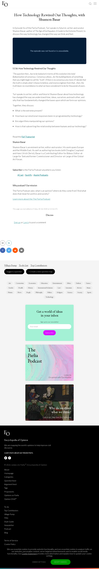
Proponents (9, 492)
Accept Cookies (60, 562)
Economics (32, 283)
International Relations (45, 288)
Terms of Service (11, 540)
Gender (10, 288)
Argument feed (10, 484)
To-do (6, 507)
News (19, 292)
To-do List (23, 265)
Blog (6, 533)
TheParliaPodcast (35, 355)
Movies (79, 288)
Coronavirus (20, 283)
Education (44, 283)
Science (69, 292)
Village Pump (10, 265)
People (28, 292)
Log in (26, 222)
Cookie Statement (29, 553)
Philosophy (39, 292)
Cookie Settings (39, 562)
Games (88, 283)
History (30, 288)
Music (89, 288)
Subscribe (49, 333)
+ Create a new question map (40, 271)
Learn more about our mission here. (18, 453)
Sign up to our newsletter (49, 322)
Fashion (78, 283)
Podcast (7, 529)
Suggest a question (14, 271)
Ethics (69, 283)
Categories (8, 477)
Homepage (9, 473)
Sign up (17, 222)
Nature (10, 292)
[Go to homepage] (5, 4)
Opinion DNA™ (10, 499)
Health (20, 288)
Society (80, 292)
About (6, 470)
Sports (89, 292)
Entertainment (57, 283)
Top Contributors (38, 265)
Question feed (10, 481)
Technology (49, 297)
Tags (6, 488)
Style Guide (9, 522)
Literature (69, 288)
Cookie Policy (9, 544)
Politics (49, 292)
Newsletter (9, 525)
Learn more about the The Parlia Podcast (31, 199)
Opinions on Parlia (11, 495)
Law (59, 288)
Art (10, 283)
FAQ (6, 518)
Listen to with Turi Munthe (60, 376)
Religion (59, 292)
